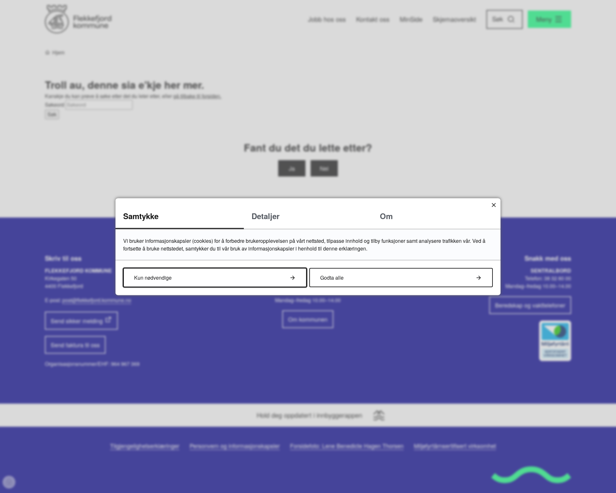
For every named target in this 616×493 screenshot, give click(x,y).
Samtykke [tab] (140, 215)
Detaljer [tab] (265, 215)
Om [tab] (386, 215)
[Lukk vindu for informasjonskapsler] (494, 205)
